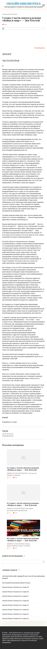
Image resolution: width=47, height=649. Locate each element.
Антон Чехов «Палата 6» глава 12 (15, 618)
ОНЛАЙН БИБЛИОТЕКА (23, 3)
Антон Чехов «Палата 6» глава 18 (15, 592)
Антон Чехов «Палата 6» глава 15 (15, 605)
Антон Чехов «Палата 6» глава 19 (15, 587)
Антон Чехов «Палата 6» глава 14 (15, 610)
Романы (5, 14)
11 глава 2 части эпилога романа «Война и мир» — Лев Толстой (23, 504)
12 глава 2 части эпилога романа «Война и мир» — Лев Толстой (23, 469)
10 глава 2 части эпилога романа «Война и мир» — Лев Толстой (23, 539)
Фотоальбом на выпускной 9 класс (16, 583)
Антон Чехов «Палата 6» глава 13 (15, 614)
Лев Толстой (12, 14)
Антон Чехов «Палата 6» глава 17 (15, 596)
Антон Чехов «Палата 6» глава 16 (15, 601)
